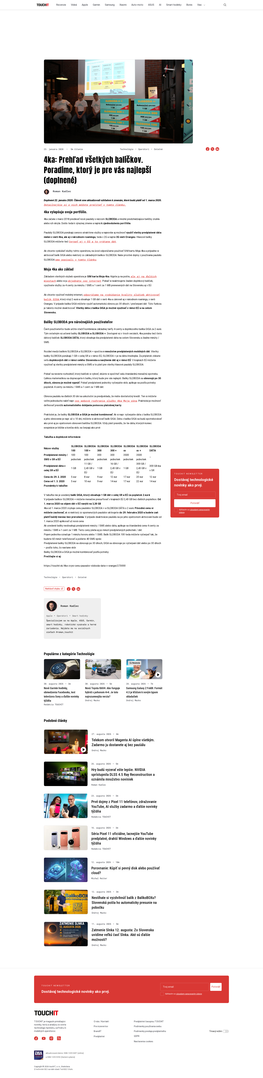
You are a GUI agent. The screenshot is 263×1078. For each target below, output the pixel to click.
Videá (74, 4)
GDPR (136, 1036)
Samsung (110, 4)
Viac (199, 4)
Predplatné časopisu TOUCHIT (149, 1021)
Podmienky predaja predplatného (150, 1031)
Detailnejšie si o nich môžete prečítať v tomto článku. (85, 204)
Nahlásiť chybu (52, 588)
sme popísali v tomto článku (75, 259)
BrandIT (98, 1031)
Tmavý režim (216, 1031)
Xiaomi (122, 4)
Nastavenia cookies (143, 1041)
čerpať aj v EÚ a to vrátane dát (92, 241)
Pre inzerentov (101, 1026)
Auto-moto (137, 4)
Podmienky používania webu (147, 1026)
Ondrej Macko (92, 700)
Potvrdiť (194, 503)
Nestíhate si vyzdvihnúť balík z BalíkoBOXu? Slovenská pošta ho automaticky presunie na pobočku (124, 902)
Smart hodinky (173, 4)
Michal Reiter (99, 878)
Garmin (96, 4)
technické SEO (42, 1069)
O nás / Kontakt (101, 1021)
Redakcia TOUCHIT (53, 704)
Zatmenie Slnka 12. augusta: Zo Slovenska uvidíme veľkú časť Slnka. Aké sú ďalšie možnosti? (123, 935)
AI (160, 4)
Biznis (189, 4)
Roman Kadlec (62, 191)
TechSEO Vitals (66, 1069)
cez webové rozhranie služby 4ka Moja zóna (106, 400)
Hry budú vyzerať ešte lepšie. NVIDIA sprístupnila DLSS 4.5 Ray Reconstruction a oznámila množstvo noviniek (123, 774)
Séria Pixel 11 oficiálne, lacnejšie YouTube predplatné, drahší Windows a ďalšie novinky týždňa (123, 838)
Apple (85, 4)
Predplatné (99, 1036)
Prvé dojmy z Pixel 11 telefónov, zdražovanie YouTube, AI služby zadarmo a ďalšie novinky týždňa (124, 806)
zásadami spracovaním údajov (189, 994)
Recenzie (61, 4)
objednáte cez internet (84, 280)
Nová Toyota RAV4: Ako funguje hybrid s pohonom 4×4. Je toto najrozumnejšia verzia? (102, 692)
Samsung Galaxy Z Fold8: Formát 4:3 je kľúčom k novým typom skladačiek (144, 692)
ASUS (151, 4)
